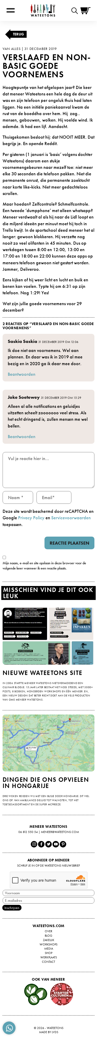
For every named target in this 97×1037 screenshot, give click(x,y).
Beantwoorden (21, 374)
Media (48, 948)
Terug (18, 34)
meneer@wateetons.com (60, 832)
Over (48, 931)
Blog (48, 936)
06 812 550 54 (28, 832)
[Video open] (75, 10)
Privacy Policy (31, 518)
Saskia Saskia (22, 341)
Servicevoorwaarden (71, 518)
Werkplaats (48, 957)
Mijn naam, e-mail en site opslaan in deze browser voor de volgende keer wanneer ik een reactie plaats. (44, 565)
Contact (48, 962)
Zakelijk (48, 940)
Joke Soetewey (24, 397)
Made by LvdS (48, 1032)
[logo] (43, 10)
